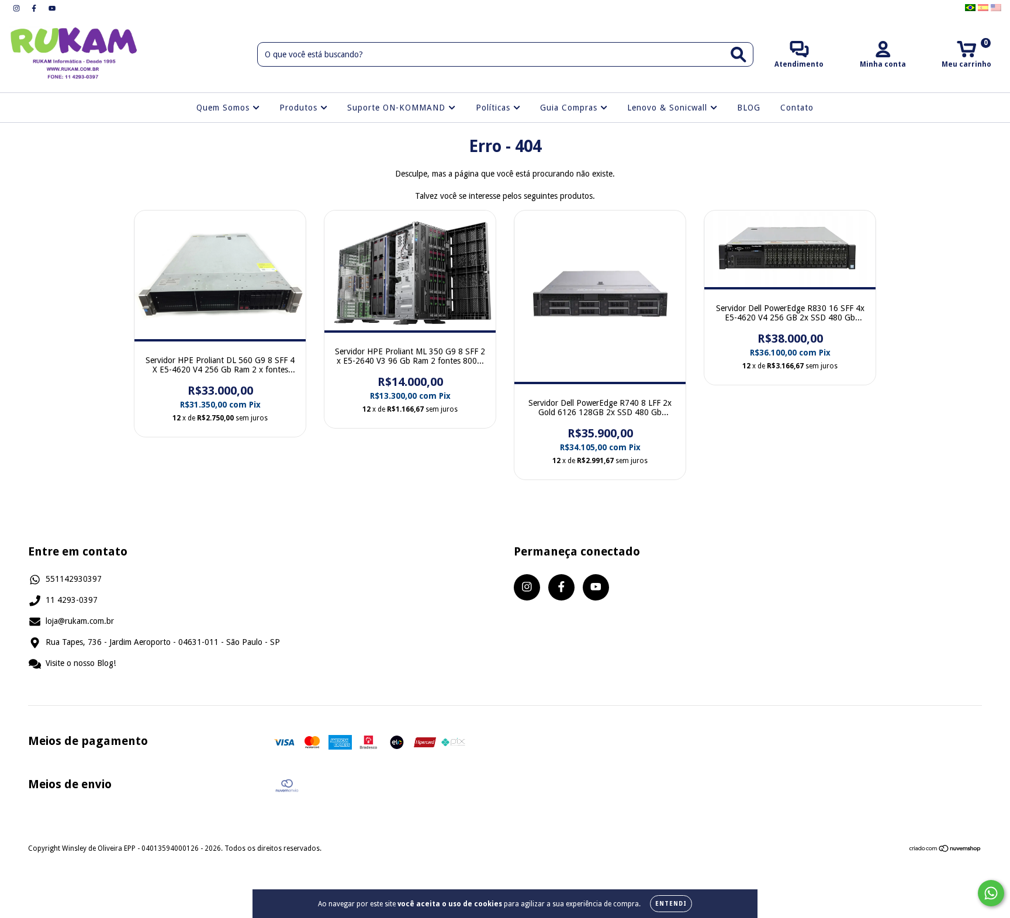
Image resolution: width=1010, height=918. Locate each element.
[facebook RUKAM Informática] (35, 8)
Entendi (671, 903)
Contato (797, 107)
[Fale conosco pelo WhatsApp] (991, 893)
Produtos (299, 107)
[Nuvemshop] (945, 850)
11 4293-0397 (72, 600)
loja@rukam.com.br (80, 621)
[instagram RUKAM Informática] (17, 8)
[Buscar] (738, 54)
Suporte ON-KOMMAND (397, 107)
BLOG (748, 107)
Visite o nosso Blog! (81, 663)
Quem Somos (224, 107)
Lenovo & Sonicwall (668, 107)
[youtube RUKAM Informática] (52, 8)
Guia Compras (570, 107)
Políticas (494, 107)
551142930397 (74, 579)
